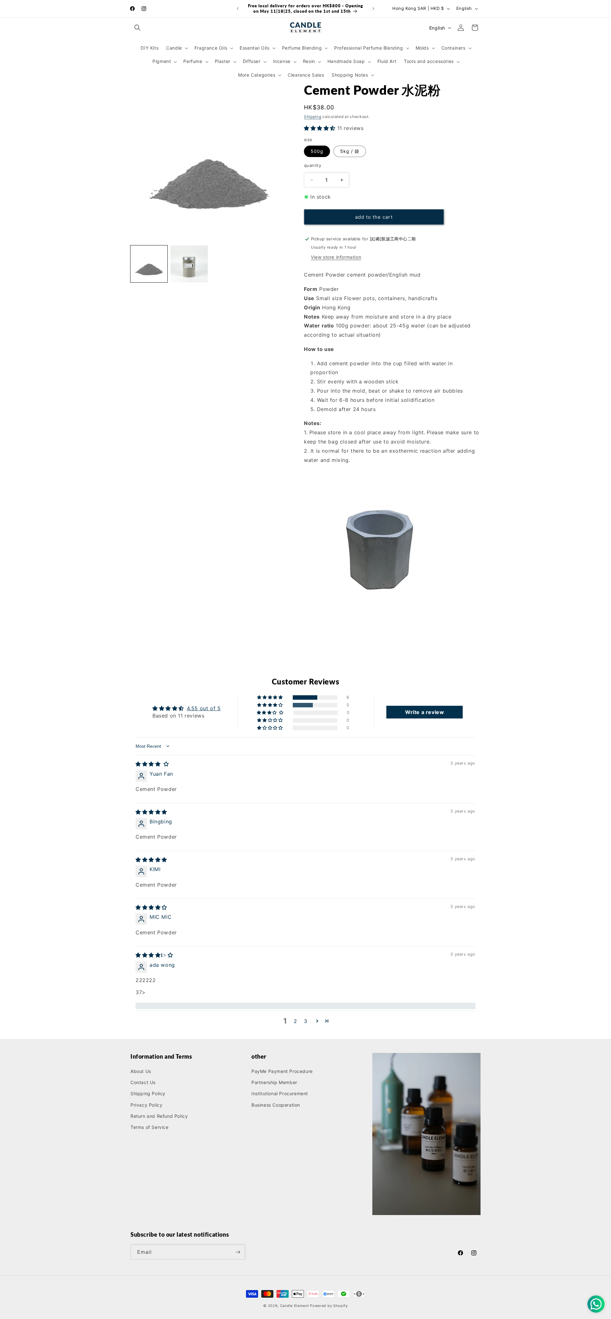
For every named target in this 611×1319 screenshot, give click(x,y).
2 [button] (295, 1021)
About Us (140, 1071)
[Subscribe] (238, 1252)
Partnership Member (274, 1082)
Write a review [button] (424, 712)
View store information (336, 257)
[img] (152, 764)
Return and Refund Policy (159, 1116)
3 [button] (305, 1021)
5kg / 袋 (349, 151)
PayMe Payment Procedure (282, 1071)
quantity (312, 165)
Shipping (312, 116)
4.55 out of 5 (204, 708)
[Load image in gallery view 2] (189, 263)
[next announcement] (373, 9)
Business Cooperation (275, 1105)
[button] (137, 28)
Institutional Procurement (279, 1093)
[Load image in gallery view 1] (148, 263)
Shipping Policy (147, 1093)
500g (317, 151)
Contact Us (143, 1082)
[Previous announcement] (238, 9)
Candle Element (295, 1305)
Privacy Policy (146, 1105)
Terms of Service (149, 1127)
